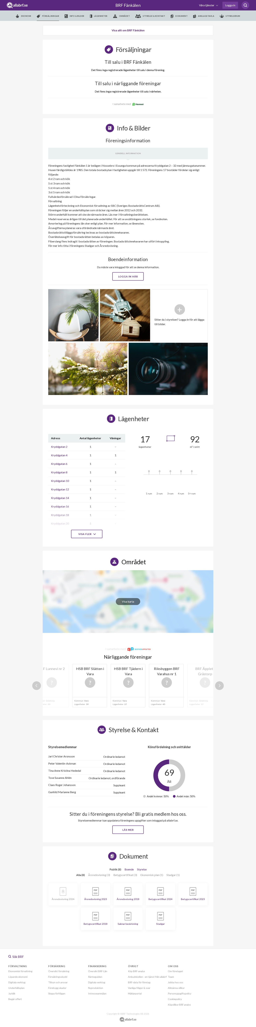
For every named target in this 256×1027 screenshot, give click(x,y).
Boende (129, 869)
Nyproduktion (95, 987)
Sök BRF (18, 957)
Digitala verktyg (16, 982)
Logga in (230, 5)
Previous (36, 685)
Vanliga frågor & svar (139, 987)
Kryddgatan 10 (60, 480)
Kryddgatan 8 (59, 472)
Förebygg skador (57, 987)
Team (171, 976)
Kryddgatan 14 (60, 497)
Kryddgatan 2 (59, 446)
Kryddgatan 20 (60, 523)
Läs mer (128, 829)
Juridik (11, 993)
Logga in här (128, 276)
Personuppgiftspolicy (179, 993)
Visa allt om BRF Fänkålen (128, 30)
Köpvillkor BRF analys (179, 1004)
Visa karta (128, 601)
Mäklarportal (135, 993)
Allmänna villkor (176, 987)
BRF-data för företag (139, 982)
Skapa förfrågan (56, 993)
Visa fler (85, 534)
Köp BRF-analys (136, 971)
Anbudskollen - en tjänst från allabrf (147, 976)
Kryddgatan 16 (60, 506)
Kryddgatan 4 (59, 455)
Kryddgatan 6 (59, 463)
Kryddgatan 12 (60, 489)
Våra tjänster (207, 5)
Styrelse (142, 869)
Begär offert (15, 999)
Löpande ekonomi (18, 976)
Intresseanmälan (97, 993)
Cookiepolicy (175, 999)
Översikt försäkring (58, 971)
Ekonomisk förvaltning (20, 971)
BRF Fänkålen (128, 5)
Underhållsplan (16, 987)
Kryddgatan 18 (60, 515)
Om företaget (175, 971)
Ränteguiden (95, 976)
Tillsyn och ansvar (58, 982)
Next (219, 685)
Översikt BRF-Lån (97, 971)
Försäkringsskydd (57, 976)
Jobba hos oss (175, 982)
